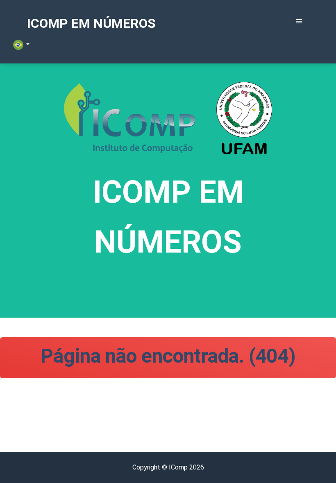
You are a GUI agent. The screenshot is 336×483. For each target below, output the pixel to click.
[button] (21, 44)
